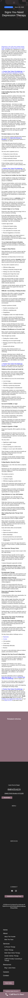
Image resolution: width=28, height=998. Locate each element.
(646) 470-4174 (8, 700)
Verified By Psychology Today (14, 896)
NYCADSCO (17, 906)
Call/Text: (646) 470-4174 (11, 991)
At (12, 168)
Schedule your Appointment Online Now (12, 699)
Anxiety (5, 639)
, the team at (13, 677)
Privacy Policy (14, 907)
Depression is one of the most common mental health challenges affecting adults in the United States (13, 48)
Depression (6, 636)
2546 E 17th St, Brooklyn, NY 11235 (14, 793)
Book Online (7, 797)
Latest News (5, 751)
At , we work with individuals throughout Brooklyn (13, 72)
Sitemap (23, 906)
